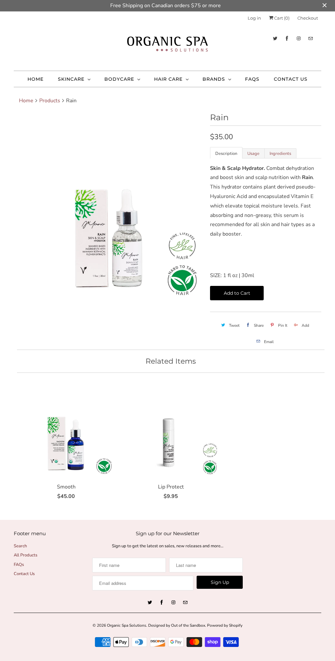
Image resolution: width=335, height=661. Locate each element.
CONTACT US (291, 79)
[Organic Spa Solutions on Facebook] (287, 38)
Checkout (307, 18)
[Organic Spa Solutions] (167, 46)
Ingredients (280, 154)
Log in (254, 18)
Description (226, 154)
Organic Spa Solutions (126, 625)
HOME (35, 79)
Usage (253, 154)
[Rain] (108, 207)
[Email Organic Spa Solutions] (310, 38)
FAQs (252, 79)
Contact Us (24, 574)
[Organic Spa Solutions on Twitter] (275, 38)
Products (49, 100)
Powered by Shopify (224, 625)
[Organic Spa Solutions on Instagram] (298, 38)
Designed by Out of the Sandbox (176, 625)
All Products (25, 555)
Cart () (281, 18)
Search (20, 546)
